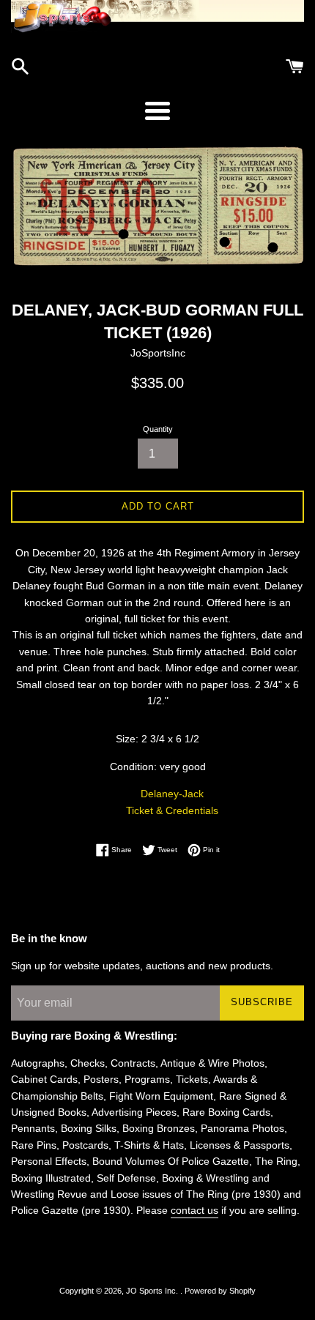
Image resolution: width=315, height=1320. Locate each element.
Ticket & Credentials (172, 810)
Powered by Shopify (220, 1290)
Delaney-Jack (172, 793)
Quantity (158, 429)
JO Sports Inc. (153, 1290)
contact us (194, 1210)
